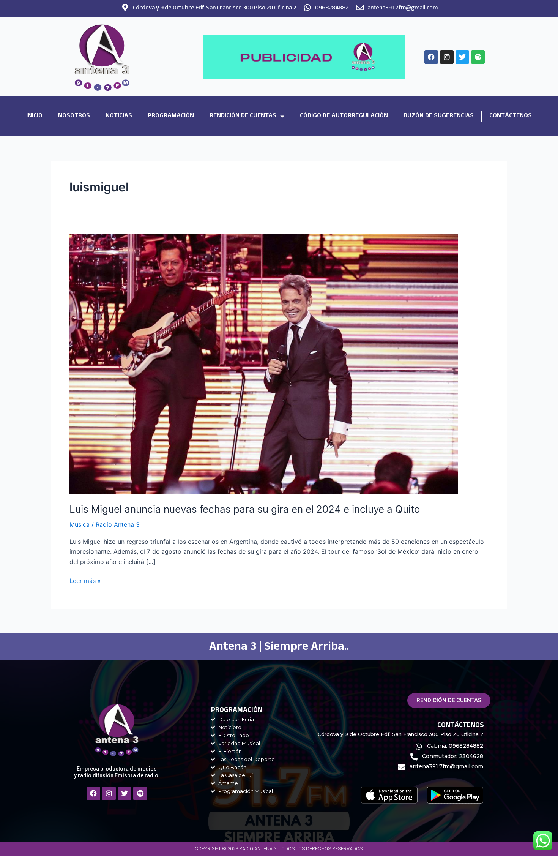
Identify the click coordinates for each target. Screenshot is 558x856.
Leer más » (85, 580)
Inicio (34, 116)
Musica (79, 524)
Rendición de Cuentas (243, 116)
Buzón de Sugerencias (439, 116)
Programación (171, 116)
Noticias (119, 116)
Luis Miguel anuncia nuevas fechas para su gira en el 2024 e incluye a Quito (244, 509)
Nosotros (74, 116)
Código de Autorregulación (344, 116)
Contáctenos (510, 116)
